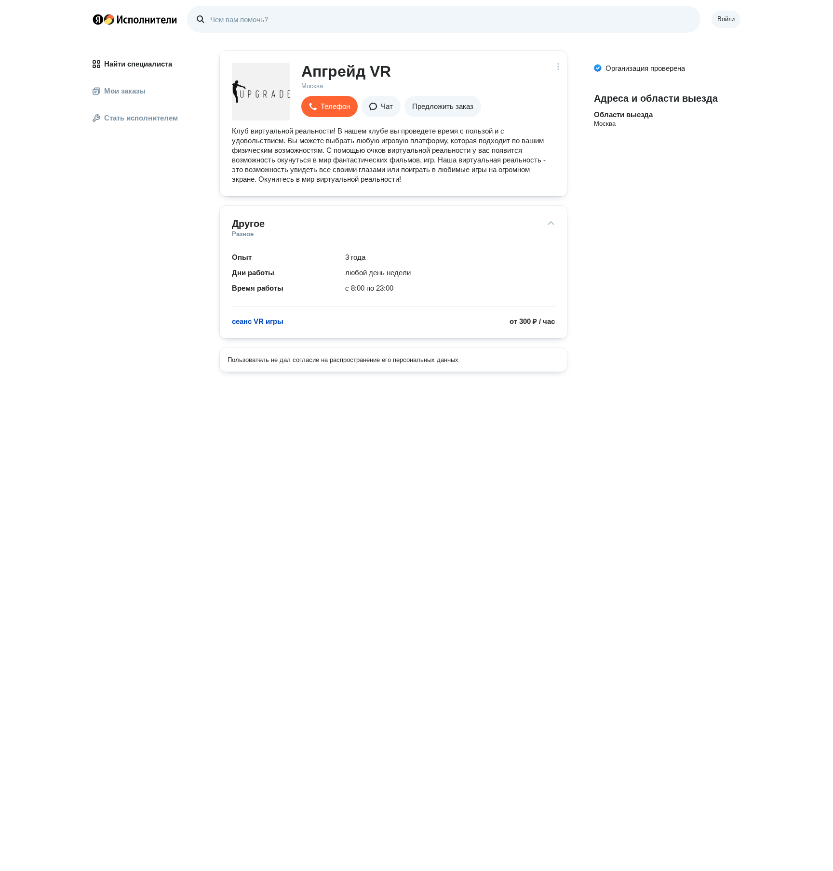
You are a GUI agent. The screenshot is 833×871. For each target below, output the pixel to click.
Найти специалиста (138, 64)
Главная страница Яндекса (98, 19)
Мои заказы (125, 91)
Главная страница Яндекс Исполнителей (135, 19)
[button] (329, 106)
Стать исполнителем (141, 118)
